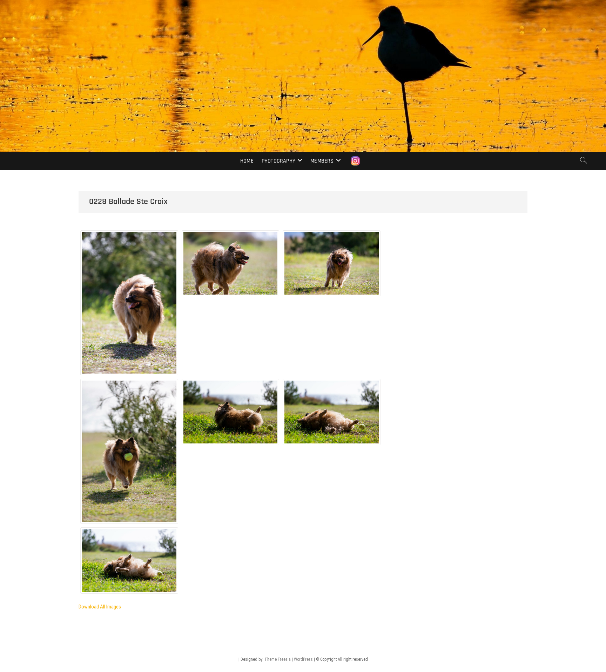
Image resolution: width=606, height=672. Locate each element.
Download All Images (100, 607)
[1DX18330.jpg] (129, 451)
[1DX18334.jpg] (230, 263)
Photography (278, 161)
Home (247, 161)
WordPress (303, 659)
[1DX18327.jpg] (331, 412)
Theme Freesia (277, 659)
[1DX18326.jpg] (129, 560)
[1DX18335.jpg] (129, 303)
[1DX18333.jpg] (331, 263)
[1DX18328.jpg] (230, 412)
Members (322, 161)
